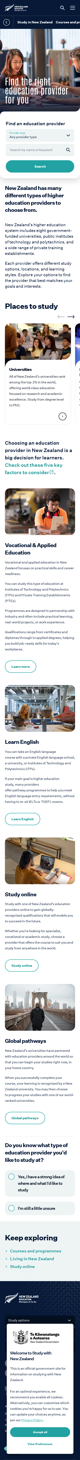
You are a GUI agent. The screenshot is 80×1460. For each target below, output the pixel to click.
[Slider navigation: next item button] (71, 317)
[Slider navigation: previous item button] (61, 317)
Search (40, 166)
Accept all (40, 1432)
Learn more (20, 667)
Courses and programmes (35, 1251)
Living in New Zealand (32, 1259)
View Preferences (40, 1444)
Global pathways (25, 1118)
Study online (21, 965)
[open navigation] (73, 8)
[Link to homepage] (40, 1299)
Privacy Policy (32, 1420)
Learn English (22, 819)
